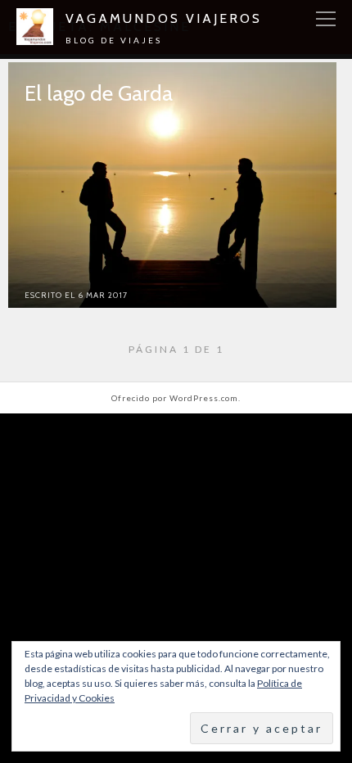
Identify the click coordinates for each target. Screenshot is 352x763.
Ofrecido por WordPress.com (174, 398)
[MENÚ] (326, 19)
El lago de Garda (99, 93)
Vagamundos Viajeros (163, 18)
